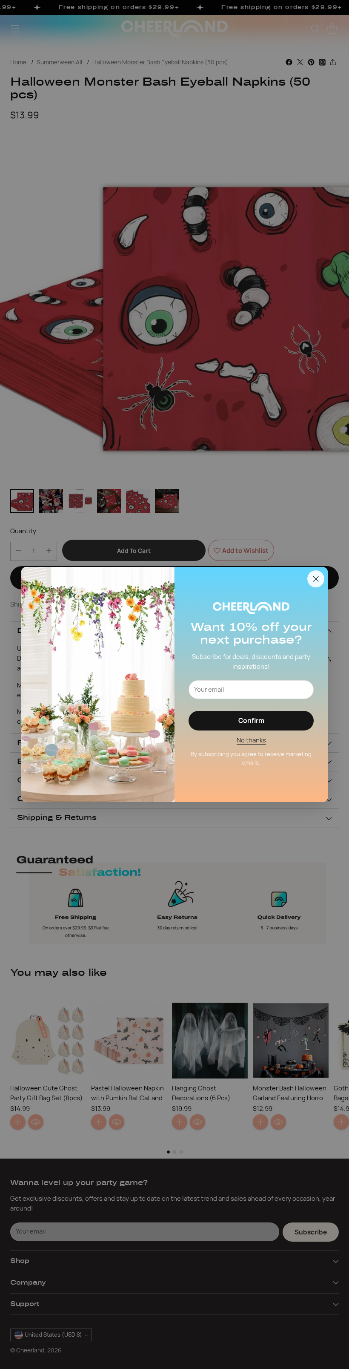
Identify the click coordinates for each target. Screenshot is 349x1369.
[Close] (315, 578)
